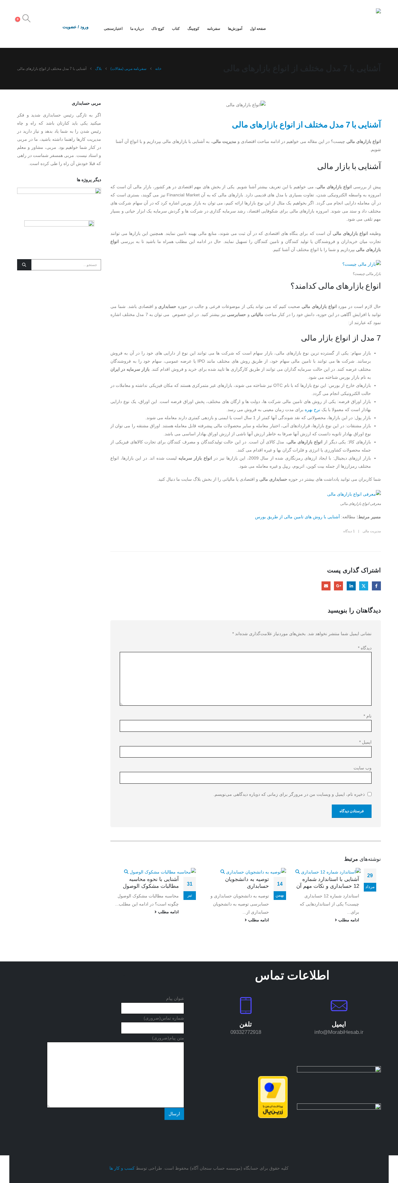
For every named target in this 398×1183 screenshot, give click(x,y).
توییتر (363, 585)
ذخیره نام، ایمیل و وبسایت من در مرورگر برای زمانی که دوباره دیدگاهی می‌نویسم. (289, 794)
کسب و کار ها (122, 1168)
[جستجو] (24, 264)
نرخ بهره (312, 409)
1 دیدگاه (349, 531)
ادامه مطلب (348, 920)
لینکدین (351, 585)
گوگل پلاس (338, 585)
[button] (26, 18)
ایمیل (326, 585)
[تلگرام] (22, 28)
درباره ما (137, 28)
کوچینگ (193, 28)
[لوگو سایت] (361, 23)
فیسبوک (376, 585)
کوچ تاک (157, 28)
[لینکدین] (34, 28)
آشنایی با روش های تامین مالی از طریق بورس (297, 516)
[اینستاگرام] (46, 28)
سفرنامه (213, 28)
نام (367, 715)
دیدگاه (365, 647)
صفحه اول (258, 28)
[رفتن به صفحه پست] (328, 871)
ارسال (174, 1113)
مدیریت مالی (372, 531)
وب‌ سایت (363, 767)
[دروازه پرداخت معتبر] (273, 1096)
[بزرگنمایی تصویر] (339, 1070)
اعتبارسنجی (113, 28)
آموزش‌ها (235, 28)
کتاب (176, 28)
